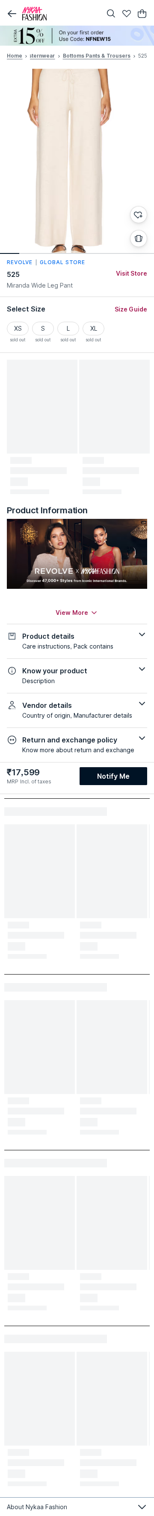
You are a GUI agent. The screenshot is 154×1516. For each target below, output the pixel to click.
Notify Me (113, 776)
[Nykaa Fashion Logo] (60, 13)
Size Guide (131, 309)
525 (13, 274)
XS (18, 328)
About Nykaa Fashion (37, 1506)
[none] (77, 36)
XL (93, 328)
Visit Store (131, 273)
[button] (12, 14)
